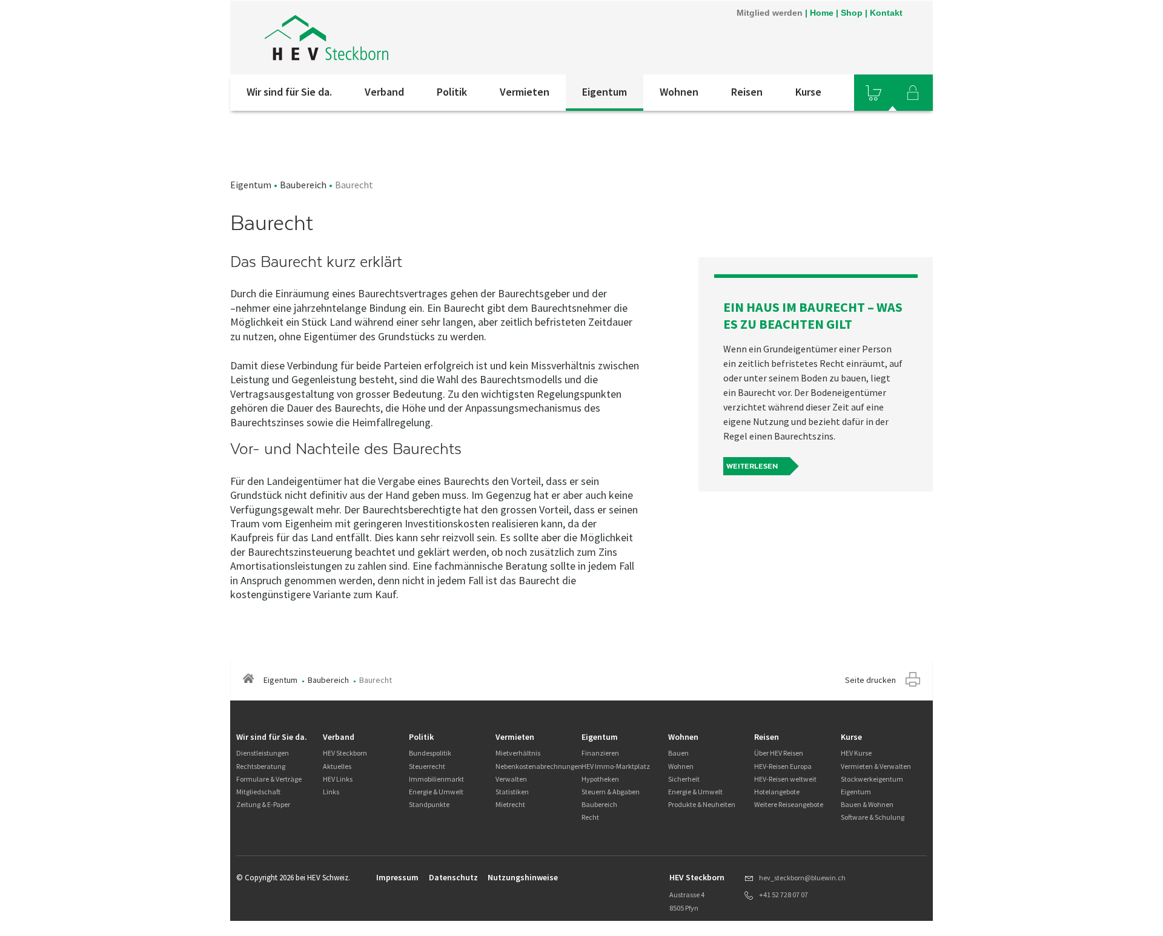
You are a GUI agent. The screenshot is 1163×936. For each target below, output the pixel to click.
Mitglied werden (770, 13)
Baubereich (303, 185)
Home (821, 13)
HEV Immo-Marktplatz (616, 766)
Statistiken (512, 791)
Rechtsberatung (260, 766)
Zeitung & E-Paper (263, 804)
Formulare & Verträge (269, 778)
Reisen (747, 92)
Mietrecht (510, 804)
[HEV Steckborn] (393, 38)
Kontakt (886, 13)
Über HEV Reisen (778, 752)
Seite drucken (870, 679)
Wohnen (679, 92)
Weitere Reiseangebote (788, 804)
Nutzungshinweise (523, 877)
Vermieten (524, 92)
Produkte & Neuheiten (701, 804)
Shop (852, 13)
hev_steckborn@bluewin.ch (802, 877)
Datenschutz (453, 877)
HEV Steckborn (345, 752)
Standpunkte (429, 804)
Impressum (397, 877)
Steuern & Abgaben (611, 791)
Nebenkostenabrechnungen (538, 766)
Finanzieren (600, 752)
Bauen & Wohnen (867, 804)
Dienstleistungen (262, 752)
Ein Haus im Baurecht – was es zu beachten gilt (813, 315)
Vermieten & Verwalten (876, 766)
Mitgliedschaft (258, 791)
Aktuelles (337, 766)
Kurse (808, 92)
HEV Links (338, 778)
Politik (452, 92)
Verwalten (511, 778)
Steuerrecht (427, 766)
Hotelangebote (777, 791)
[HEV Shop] (873, 92)
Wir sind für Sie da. (289, 92)
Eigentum (604, 92)
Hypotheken (600, 778)
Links (331, 791)
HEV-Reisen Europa (783, 766)
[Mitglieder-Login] (913, 92)
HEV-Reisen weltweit (785, 778)
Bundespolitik (430, 752)
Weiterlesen (752, 466)
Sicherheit (684, 778)
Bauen (678, 752)
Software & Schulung (872, 817)
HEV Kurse (856, 752)
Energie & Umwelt (436, 791)
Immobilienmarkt (436, 778)
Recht (590, 817)
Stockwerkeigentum (872, 778)
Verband (384, 92)
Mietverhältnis (517, 752)
